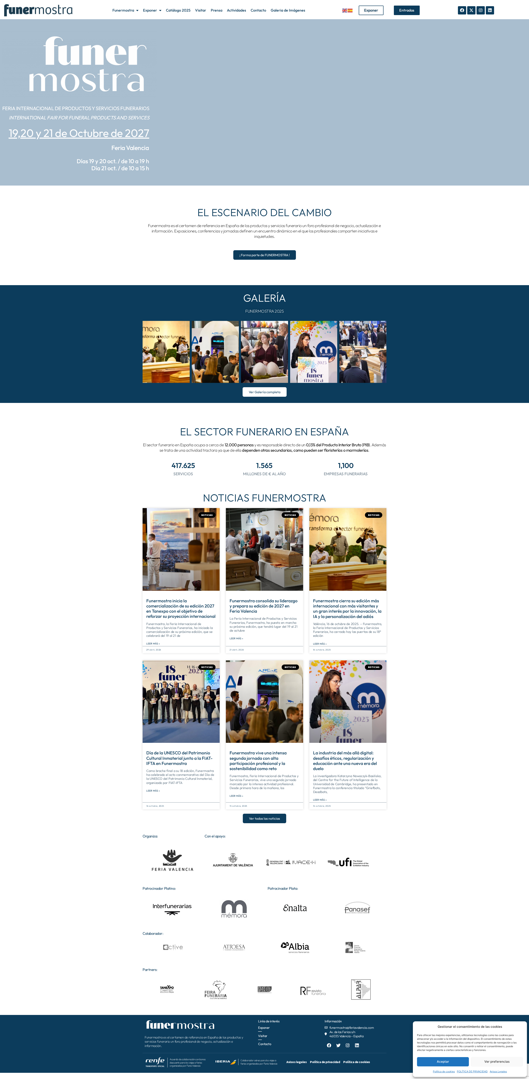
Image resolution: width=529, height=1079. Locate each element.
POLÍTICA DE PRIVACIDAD (472, 1071)
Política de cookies (444, 1071)
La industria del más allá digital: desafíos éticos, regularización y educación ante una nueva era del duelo (345, 760)
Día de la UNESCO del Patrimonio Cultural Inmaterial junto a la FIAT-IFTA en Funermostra (179, 758)
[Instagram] (481, 10)
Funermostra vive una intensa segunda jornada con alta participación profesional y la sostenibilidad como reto (258, 760)
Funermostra (123, 10)
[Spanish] (350, 10)
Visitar (200, 10)
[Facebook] (462, 10)
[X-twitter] (471, 10)
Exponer (150, 10)
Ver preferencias (497, 1062)
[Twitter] (338, 1045)
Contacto (258, 10)
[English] (345, 10)
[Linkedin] (490, 10)
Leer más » (153, 643)
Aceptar (443, 1062)
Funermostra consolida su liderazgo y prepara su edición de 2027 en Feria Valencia (264, 606)
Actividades (236, 10)
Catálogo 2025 (178, 10)
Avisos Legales (498, 1071)
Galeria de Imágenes (288, 10)
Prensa (216, 10)
